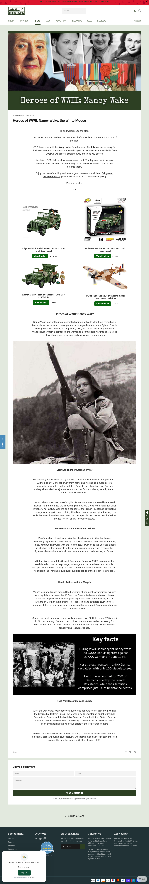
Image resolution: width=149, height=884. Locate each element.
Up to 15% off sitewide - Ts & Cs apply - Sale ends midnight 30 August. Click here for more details (74, 1)
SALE (89, 21)
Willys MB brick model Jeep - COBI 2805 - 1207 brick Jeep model (44, 249)
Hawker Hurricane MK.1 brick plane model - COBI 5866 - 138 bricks (105, 297)
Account (137, 21)
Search (11, 838)
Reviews (101, 21)
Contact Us (12, 849)
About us (61, 21)
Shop (11, 21)
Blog (37, 21)
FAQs (48, 21)
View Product (40, 256)
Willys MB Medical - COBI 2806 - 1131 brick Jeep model (105, 249)
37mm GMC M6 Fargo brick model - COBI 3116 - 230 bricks (44, 296)
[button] (2, 442)
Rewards (77, 21)
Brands (24, 21)
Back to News (75, 815)
